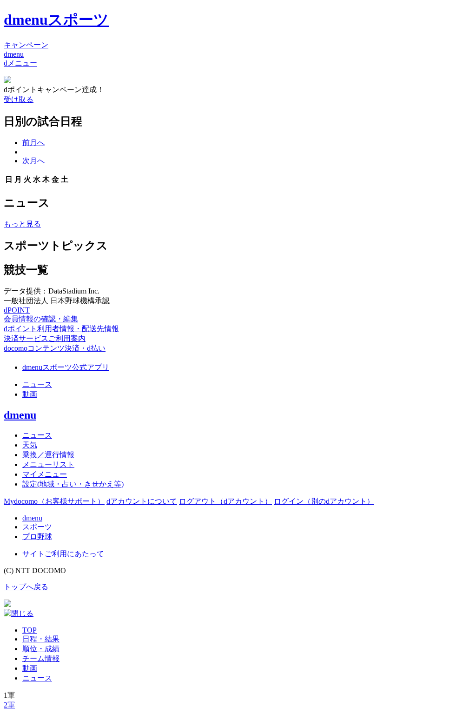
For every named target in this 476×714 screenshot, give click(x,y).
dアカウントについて (141, 501)
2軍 (9, 705)
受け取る (18, 99)
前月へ (33, 143)
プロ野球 (37, 537)
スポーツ (37, 527)
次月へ (33, 161)
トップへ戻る (26, 587)
